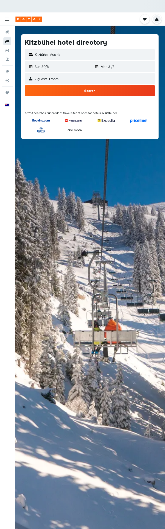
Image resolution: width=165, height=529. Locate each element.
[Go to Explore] (7, 71)
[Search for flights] (7, 32)
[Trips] (7, 92)
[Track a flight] (7, 80)
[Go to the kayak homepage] (28, 19)
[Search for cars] (7, 50)
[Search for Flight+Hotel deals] (7, 59)
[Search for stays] (7, 41)
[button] (7, 19)
